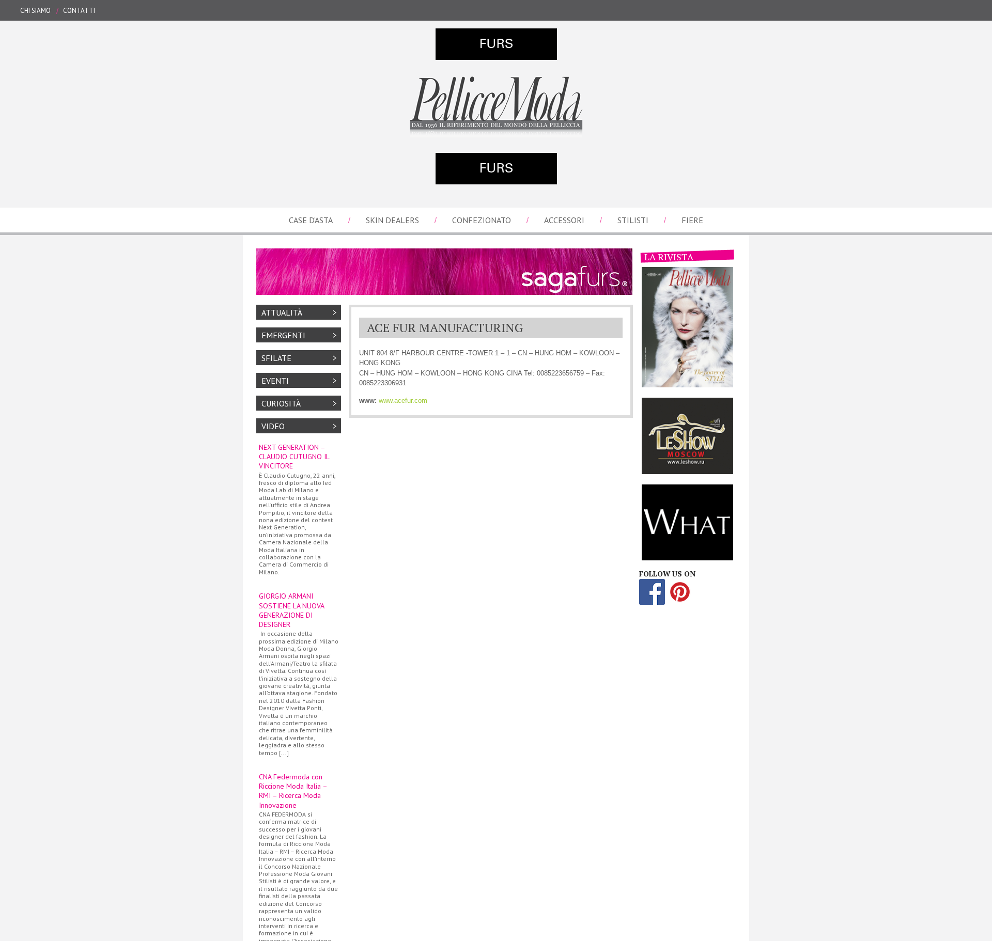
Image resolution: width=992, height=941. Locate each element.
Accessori (564, 220)
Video (273, 426)
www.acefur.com (403, 400)
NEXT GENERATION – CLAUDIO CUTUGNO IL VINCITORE (297, 509)
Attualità (281, 312)
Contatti (79, 10)
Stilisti (632, 220)
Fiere (692, 220)
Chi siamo (35, 10)
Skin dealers (392, 220)
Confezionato (481, 220)
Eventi (275, 380)
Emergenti (283, 335)
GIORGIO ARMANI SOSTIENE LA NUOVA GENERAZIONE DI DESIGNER (298, 673)
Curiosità (281, 403)
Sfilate (276, 358)
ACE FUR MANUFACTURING (445, 327)
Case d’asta (311, 220)
